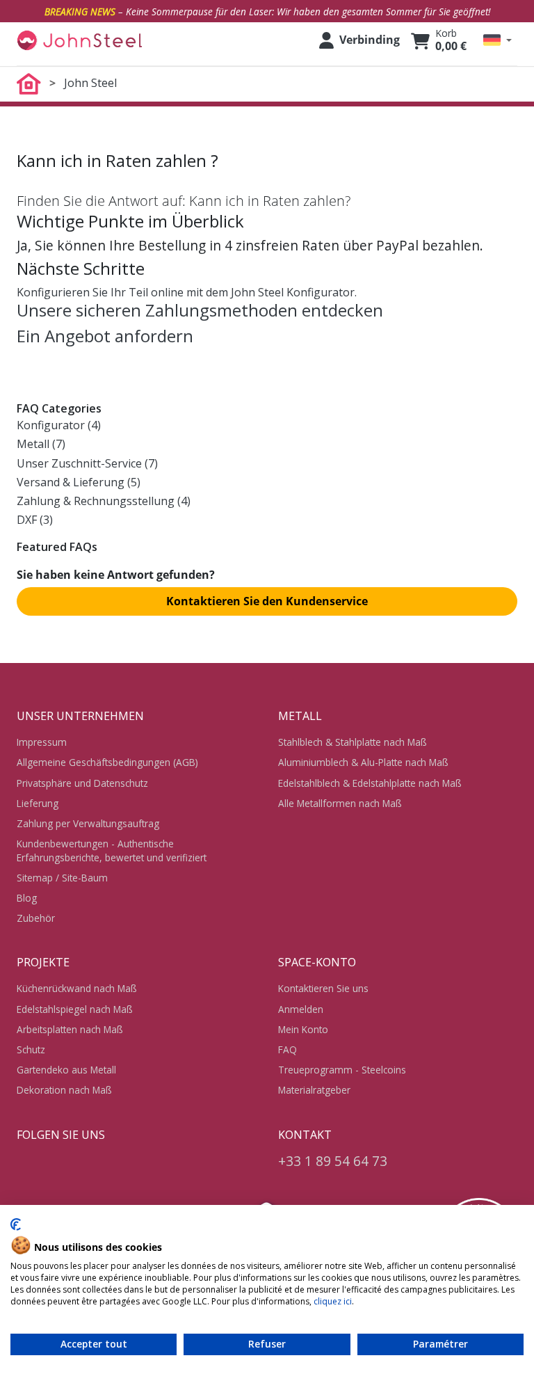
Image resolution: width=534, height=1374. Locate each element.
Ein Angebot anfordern (105, 335)
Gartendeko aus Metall (66, 1069)
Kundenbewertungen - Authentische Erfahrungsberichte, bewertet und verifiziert (112, 850)
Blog (27, 897)
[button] (497, 40)
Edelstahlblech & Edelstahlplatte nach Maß (370, 783)
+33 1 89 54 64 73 (332, 1160)
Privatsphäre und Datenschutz (82, 783)
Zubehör (36, 918)
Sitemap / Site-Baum (62, 877)
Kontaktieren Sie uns (323, 988)
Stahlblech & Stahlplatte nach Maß (352, 742)
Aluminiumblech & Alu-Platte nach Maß (363, 762)
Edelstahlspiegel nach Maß (75, 1009)
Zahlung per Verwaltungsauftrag (88, 823)
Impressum (42, 742)
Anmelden (300, 1009)
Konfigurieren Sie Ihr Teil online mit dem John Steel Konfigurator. (187, 292)
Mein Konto (303, 1029)
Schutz (31, 1049)
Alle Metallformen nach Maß (340, 803)
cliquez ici (333, 1301)
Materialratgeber (314, 1089)
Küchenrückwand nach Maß (77, 988)
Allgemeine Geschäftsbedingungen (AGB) (107, 762)
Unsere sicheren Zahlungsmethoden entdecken (200, 309)
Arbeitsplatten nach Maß (70, 1029)
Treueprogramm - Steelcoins (342, 1069)
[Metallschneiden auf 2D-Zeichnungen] (79, 40)
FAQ (287, 1049)
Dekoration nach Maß (64, 1089)
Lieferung (37, 803)
